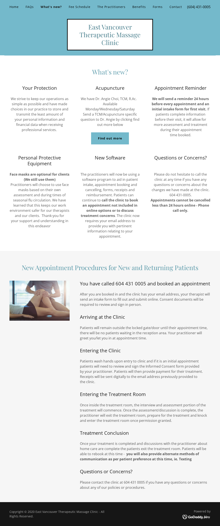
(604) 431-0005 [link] (199, 7)
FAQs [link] (30, 7)
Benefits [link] (139, 7)
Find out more (110, 138)
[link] (110, 43)
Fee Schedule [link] (79, 7)
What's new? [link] (51, 7)
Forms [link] (158, 7)
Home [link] (14, 7)
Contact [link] (176, 7)
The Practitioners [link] (111, 7)
